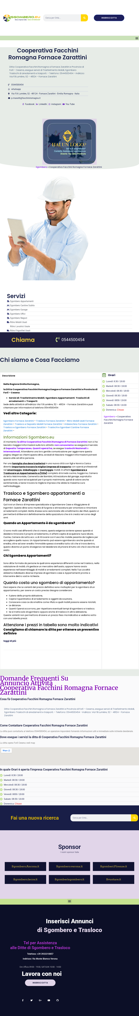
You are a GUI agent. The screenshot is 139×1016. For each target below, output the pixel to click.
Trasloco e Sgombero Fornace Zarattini (24, 427)
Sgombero (41, 167)
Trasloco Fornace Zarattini (50, 420)
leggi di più (10, 641)
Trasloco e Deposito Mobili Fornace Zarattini (38, 424)
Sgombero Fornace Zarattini (18, 420)
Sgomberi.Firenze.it (113, 866)
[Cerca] (84, 17)
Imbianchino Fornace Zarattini (80, 424)
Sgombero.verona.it (69, 866)
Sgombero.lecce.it (25, 879)
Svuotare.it (113, 879)
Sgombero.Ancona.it (25, 866)
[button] (137, 38)
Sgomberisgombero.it (69, 879)
